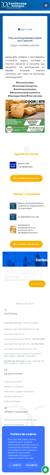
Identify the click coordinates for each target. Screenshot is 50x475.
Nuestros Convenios (14, 386)
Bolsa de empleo (12, 401)
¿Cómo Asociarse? (13, 382)
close (40, 430)
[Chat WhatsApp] (45, 470)
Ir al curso (37, 284)
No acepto (31, 465)
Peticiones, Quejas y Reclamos (19, 391)
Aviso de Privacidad (14, 425)
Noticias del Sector (13, 396)
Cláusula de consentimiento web (20, 420)
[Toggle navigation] (46, 5)
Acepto (15, 465)
